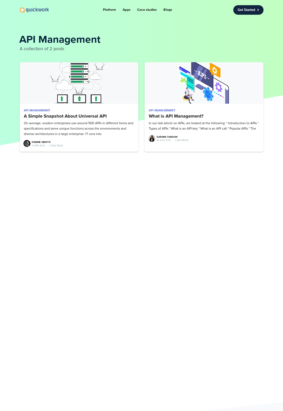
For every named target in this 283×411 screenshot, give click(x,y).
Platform (109, 10)
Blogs (167, 10)
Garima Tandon (167, 136)
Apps (127, 10)
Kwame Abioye (41, 142)
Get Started (246, 10)
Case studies (147, 10)
